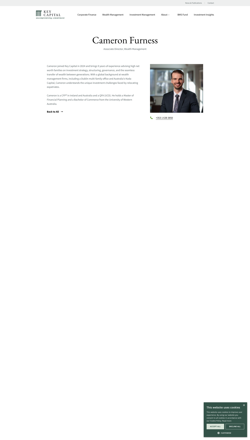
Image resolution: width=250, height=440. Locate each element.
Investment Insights (204, 14)
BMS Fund (183, 14)
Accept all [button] (215, 426)
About (164, 14)
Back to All (53, 111)
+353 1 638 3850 (164, 117)
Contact (211, 3)
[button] (225, 432)
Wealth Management (112, 14)
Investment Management (142, 14)
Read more (226, 421)
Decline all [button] (235, 426)
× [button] (244, 405)
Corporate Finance (86, 14)
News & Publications (193, 3)
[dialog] (225, 419)
